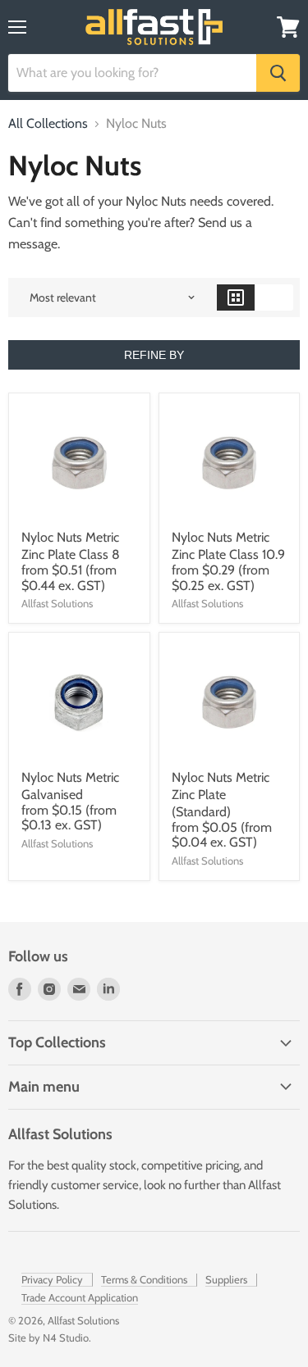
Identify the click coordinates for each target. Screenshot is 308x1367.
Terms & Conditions (144, 1279)
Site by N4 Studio (48, 1337)
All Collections (48, 123)
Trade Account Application (79, 1297)
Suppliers (226, 1279)
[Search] (278, 73)
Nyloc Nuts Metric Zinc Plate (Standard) (220, 795)
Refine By (154, 354)
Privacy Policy (52, 1279)
